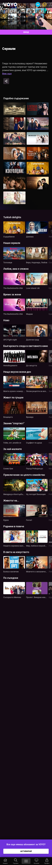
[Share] (6, 81)
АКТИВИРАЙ (26, 851)
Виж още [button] (7, 73)
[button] (5, 861)
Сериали (8, 49)
